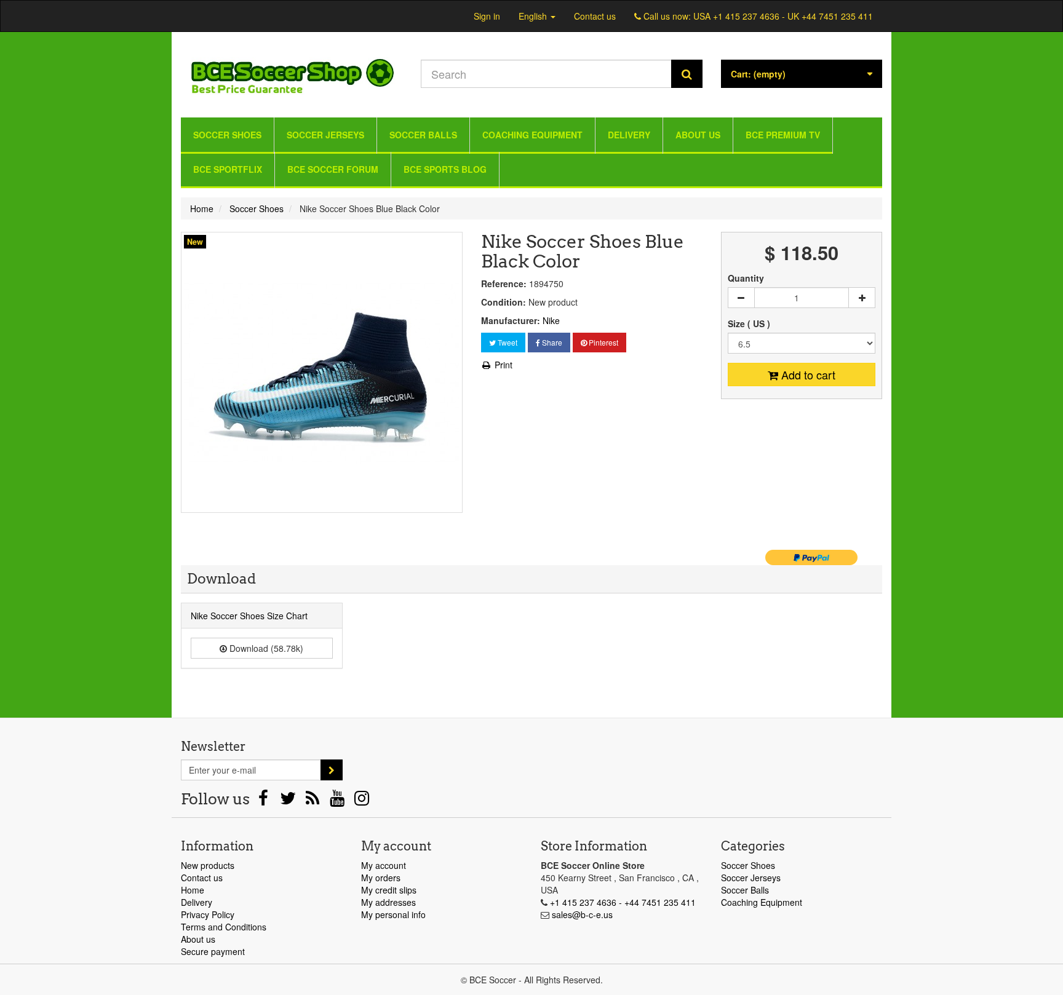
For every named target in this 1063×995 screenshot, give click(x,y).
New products (207, 865)
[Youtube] (338, 801)
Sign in (487, 16)
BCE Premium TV (783, 135)
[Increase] (861, 297)
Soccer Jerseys (325, 135)
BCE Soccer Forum (332, 169)
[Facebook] (264, 801)
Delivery (629, 135)
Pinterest (602, 342)
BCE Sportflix (227, 169)
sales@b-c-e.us (582, 914)
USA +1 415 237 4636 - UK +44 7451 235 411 (783, 16)
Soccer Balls (423, 135)
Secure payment (213, 951)
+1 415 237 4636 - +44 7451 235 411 (623, 902)
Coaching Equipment (532, 135)
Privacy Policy (207, 914)
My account (383, 865)
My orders (380, 877)
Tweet (506, 342)
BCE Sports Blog (445, 169)
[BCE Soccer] (291, 71)
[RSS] (313, 801)
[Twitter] (289, 801)
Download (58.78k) (265, 648)
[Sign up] (331, 769)
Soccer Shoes (227, 135)
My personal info (393, 914)
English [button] (534, 16)
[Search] (687, 74)
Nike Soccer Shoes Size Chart (249, 615)
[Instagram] (362, 801)
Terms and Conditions (223, 927)
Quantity (746, 278)
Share (551, 342)
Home (192, 890)
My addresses (388, 902)
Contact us (595, 16)
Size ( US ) (750, 323)
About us (697, 135)
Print (502, 365)
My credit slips (388, 890)
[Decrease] (741, 297)
